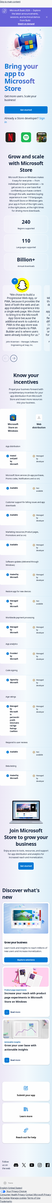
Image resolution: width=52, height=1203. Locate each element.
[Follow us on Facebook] (47, 1165)
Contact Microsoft (35, 1194)
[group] (22, 314)
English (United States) (11, 1187)
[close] (46, 17)
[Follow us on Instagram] (39, 1165)
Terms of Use (33, 1198)
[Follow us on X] (24, 1165)
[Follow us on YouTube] (32, 1165)
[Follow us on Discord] (16, 1165)
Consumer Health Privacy (12, 1194)
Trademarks (6, 1201)
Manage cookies (18, 1198)
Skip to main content (10, 1)
